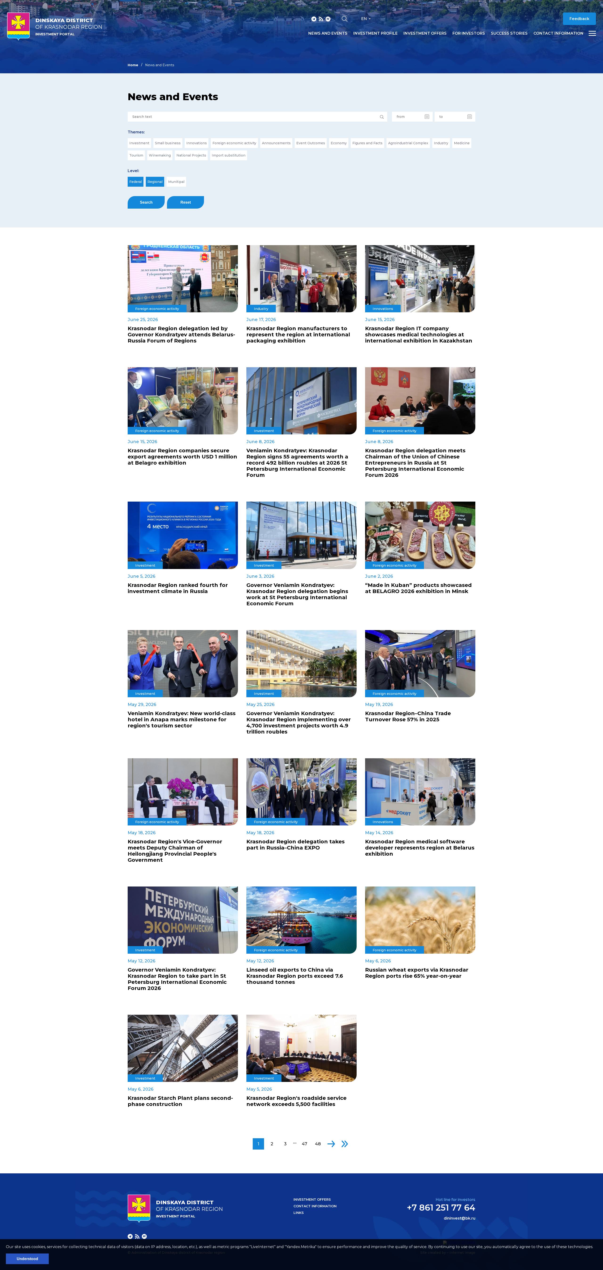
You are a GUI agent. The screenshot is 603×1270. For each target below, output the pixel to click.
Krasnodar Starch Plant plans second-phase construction (180, 1101)
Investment (139, 143)
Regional (155, 182)
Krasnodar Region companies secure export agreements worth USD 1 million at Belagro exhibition (182, 457)
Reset (185, 202)
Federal (135, 182)
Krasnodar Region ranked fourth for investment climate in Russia (178, 588)
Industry (441, 143)
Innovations (196, 143)
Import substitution (228, 155)
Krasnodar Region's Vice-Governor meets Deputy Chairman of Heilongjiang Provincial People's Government (175, 851)
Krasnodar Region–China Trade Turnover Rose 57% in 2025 (408, 716)
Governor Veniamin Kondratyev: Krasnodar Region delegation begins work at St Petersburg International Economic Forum (297, 594)
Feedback (579, 18)
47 (304, 1143)
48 (318, 1143)
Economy (339, 143)
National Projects (191, 155)
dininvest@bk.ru (459, 1218)
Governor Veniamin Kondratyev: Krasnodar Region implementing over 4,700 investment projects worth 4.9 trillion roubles (298, 722)
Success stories (509, 33)
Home (133, 65)
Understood (27, 1259)
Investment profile (375, 33)
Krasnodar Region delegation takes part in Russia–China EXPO (295, 845)
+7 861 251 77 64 (441, 1207)
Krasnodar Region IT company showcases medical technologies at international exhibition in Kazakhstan (418, 335)
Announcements (276, 143)
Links (298, 1213)
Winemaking (160, 155)
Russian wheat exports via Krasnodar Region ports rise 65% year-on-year (416, 973)
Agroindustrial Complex (408, 143)
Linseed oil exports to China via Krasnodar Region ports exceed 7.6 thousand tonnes (294, 976)
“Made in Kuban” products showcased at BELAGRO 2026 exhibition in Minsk (418, 588)
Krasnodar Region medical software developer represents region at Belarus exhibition (419, 848)
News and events (327, 33)
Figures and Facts (367, 143)
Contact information (558, 33)
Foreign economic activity (234, 143)
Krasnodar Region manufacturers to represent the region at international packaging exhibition (298, 335)
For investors (468, 33)
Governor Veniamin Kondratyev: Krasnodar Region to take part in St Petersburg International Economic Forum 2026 (177, 979)
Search (146, 202)
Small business (168, 143)
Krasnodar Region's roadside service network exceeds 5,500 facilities (296, 1101)
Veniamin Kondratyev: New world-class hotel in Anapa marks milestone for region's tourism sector (182, 719)
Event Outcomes (310, 143)
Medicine (462, 143)
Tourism (136, 155)
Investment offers (425, 33)
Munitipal (176, 182)
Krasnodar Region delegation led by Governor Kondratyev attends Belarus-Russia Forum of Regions (181, 335)
